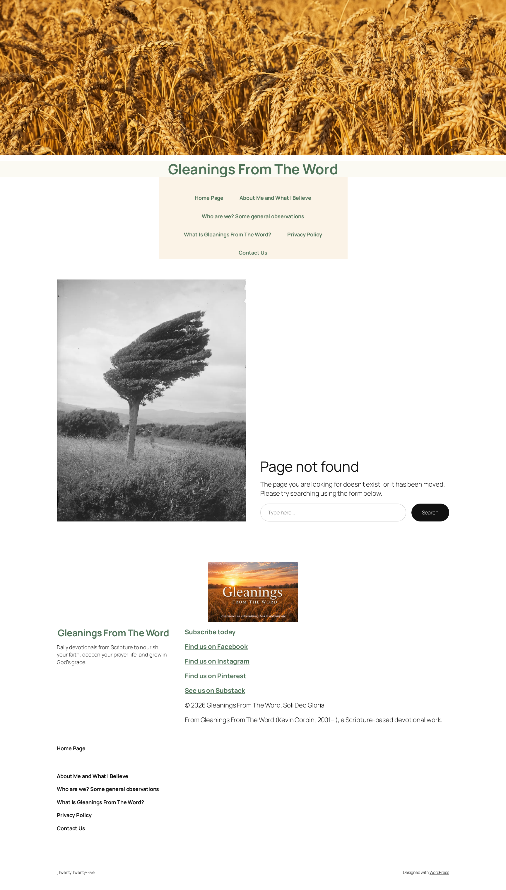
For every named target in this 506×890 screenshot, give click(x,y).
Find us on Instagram (217, 661)
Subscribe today (210, 632)
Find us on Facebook (216, 646)
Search (430, 512)
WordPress (439, 872)
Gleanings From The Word (253, 168)
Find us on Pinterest (215, 675)
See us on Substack (215, 690)
